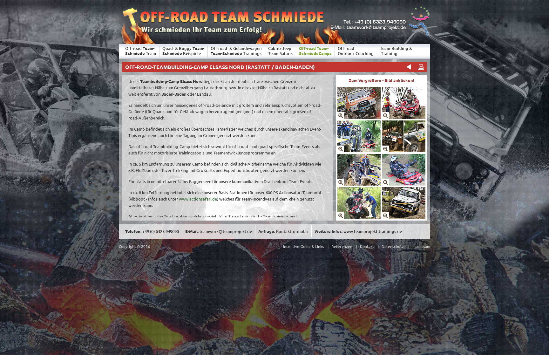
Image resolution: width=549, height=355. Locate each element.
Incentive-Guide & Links (303, 246)
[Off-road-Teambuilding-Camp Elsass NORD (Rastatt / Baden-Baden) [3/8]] (359, 150)
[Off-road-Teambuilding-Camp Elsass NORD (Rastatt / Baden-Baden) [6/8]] (403, 184)
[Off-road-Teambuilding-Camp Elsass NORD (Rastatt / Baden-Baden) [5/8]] (359, 184)
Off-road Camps (315, 51)
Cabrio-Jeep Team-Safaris (280, 51)
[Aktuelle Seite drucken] (420, 66)
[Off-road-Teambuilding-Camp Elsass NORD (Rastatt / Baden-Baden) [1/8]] (359, 117)
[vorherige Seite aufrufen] (408, 66)
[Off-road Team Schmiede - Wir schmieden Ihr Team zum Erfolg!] (221, 36)
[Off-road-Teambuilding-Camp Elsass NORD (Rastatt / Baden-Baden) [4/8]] (403, 150)
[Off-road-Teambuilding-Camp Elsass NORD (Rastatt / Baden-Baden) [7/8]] (359, 217)
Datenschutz (393, 246)
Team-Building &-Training (396, 51)
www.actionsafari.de (198, 198)
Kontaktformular (292, 231)
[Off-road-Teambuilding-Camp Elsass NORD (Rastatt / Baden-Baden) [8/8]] (403, 217)
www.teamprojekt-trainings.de (372, 231)
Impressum (420, 246)
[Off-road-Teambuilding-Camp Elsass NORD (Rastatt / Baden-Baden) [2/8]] (403, 117)
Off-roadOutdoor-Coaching (356, 51)
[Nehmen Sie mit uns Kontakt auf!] (379, 36)
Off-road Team (140, 51)
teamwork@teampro (226, 231)
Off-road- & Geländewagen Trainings (236, 51)
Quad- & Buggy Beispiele (183, 51)
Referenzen (341, 246)
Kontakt (367, 246)
